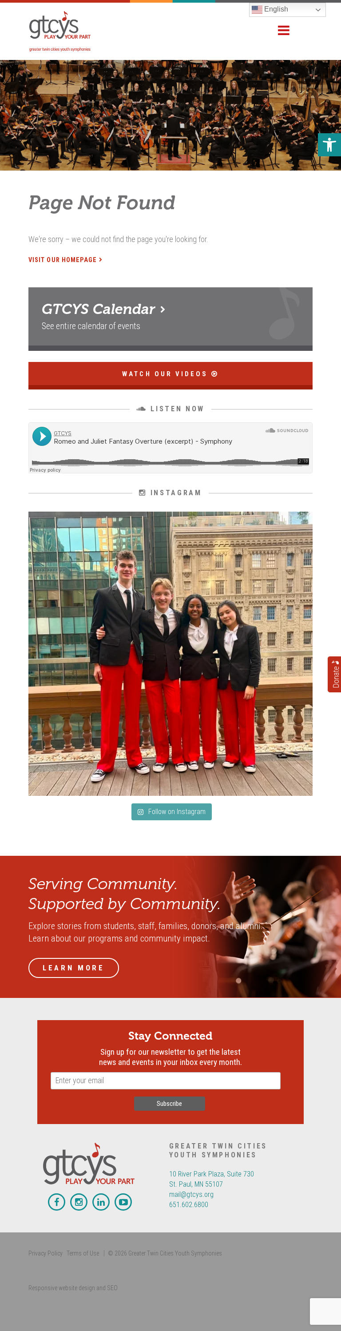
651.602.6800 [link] (188, 1204)
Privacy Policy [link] (45, 1253)
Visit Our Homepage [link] (62, 260)
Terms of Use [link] (83, 1253)
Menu (284, 31)
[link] (329, 144)
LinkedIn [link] (101, 1202)
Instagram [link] (78, 1202)
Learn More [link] (74, 967)
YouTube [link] (123, 1202)
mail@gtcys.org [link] (191, 1194)
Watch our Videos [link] (166, 374)
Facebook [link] (56, 1202)
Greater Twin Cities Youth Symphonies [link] (70, 31)
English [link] (275, 9)
